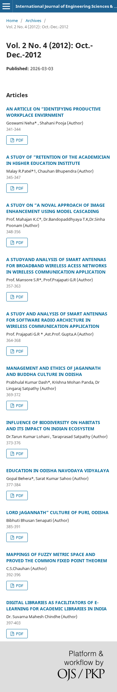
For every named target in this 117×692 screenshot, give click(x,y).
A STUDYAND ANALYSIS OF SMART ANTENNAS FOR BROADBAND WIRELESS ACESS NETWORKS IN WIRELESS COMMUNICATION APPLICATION (56, 265)
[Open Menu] (6, 6)
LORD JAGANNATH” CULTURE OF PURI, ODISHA (57, 512)
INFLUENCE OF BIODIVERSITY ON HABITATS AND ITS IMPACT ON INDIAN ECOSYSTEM (53, 425)
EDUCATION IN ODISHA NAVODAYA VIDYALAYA (57, 470)
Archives (33, 20)
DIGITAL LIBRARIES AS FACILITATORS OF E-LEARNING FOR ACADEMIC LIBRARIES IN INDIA (56, 605)
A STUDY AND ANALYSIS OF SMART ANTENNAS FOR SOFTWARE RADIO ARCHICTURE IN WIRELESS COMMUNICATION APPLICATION (56, 320)
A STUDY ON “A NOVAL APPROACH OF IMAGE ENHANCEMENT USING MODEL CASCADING (55, 208)
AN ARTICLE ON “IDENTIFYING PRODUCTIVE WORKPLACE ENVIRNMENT (53, 112)
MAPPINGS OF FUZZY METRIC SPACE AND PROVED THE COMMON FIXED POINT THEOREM (56, 557)
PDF (19, 140)
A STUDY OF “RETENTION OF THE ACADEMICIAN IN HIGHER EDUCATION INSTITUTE (58, 160)
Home (12, 20)
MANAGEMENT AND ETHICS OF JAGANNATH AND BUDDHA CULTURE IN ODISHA (53, 371)
